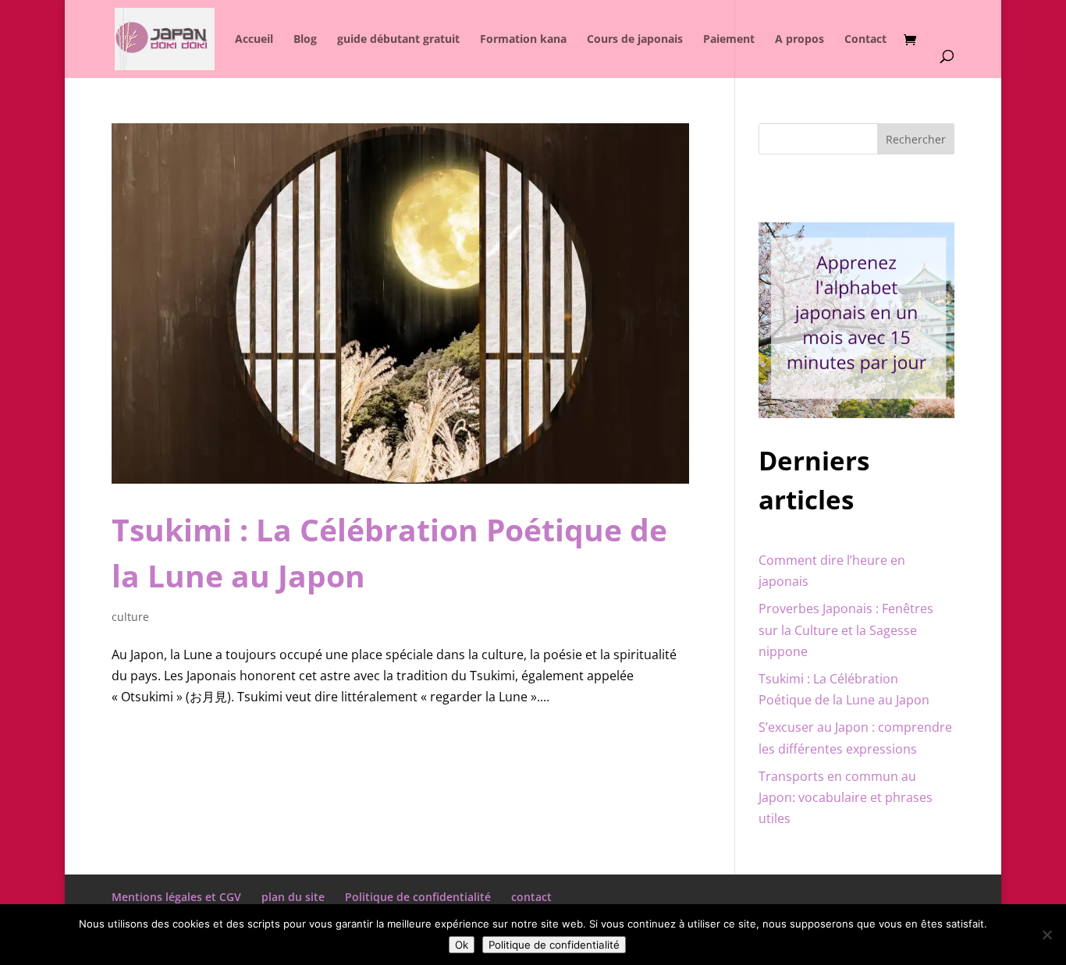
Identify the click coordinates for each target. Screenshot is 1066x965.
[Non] (1046, 934)
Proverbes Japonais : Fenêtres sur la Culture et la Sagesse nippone (846, 629)
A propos (799, 40)
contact (531, 896)
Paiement (729, 40)
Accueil (254, 40)
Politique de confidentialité (418, 896)
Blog (305, 40)
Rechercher (916, 139)
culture (130, 616)
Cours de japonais (635, 40)
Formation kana (523, 40)
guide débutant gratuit (398, 40)
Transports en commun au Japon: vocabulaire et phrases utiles (846, 797)
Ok (461, 944)
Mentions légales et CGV (176, 896)
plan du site (293, 896)
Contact (865, 40)
